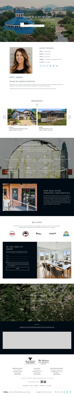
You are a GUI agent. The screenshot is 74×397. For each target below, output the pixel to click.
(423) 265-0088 (17, 372)
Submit (17, 268)
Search (49, 25)
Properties (36, 385)
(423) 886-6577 (56, 372)
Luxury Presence (27, 392)
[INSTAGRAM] (40, 66)
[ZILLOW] (50, 66)
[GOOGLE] (57, 66)
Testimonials (42, 385)
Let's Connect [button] (37, 308)
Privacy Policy (13, 265)
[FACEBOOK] (47, 66)
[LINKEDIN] (44, 66)
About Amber (25, 385)
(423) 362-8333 (47, 56)
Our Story (31, 385)
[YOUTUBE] (53, 66)
